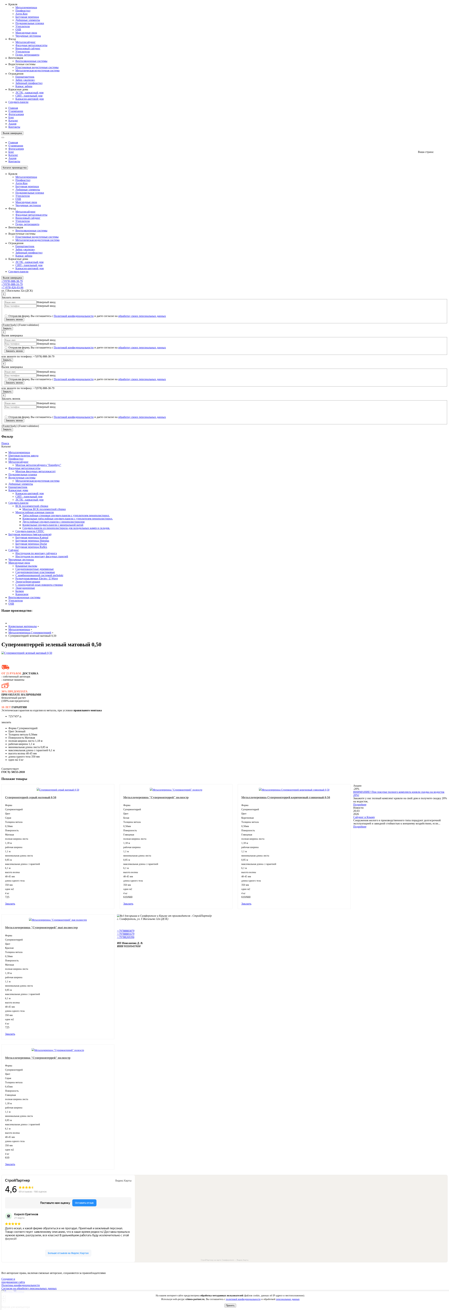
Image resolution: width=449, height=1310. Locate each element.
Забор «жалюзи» (25, 79)
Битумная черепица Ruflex (31, 546)
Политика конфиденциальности (20, 1285)
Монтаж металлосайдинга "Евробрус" (38, 465)
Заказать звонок (14, 319)
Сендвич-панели (18, 102)
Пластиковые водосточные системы (37, 67)
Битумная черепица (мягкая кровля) (29, 534)
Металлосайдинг (25, 42)
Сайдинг (13, 550)
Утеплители (22, 26)
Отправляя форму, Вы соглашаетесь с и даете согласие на (87, 315)
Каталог (13, 120)
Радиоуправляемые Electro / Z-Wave (36, 578)
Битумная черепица (27, 16)
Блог (11, 117)
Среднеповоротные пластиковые (35, 572)
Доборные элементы (27, 20)
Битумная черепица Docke (31, 543)
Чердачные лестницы (28, 35)
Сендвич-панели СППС (29, 531)
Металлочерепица (26, 7)
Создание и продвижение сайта (13, 1280)
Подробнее (359, 804)
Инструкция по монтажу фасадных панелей (41, 556)
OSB (18, 29)
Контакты (14, 126)
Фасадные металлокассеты (31, 45)
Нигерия (439, 151)
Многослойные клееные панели (34, 512)
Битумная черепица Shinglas (32, 540)
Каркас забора (23, 86)
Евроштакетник (24, 76)
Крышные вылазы (26, 565)
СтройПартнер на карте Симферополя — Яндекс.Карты (224, 1260)
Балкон (19, 591)
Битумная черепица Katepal (31, 537)
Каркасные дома (18, 490)
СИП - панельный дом (28, 95)
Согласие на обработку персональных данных (29, 1288)
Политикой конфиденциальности (74, 315)
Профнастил (22, 10)
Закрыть (7, 328)
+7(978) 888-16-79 (12, 284)
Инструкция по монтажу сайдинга (36, 553)
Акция (12, 123)
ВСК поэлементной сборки (31, 505)
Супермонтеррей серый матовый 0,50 (30, 797)
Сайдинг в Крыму (364, 817)
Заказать (10, 1033)
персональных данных (288, 1299)
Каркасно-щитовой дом (29, 98)
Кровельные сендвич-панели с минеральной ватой (52, 524)
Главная (13, 107)
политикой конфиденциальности (243, 1299)
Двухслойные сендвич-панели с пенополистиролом (53, 521)
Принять (230, 1305)
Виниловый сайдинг (27, 48)
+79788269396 (125, 937)
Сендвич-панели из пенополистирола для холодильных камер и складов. (66, 528)
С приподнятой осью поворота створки (39, 584)
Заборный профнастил (28, 83)
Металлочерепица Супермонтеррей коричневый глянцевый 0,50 (285, 797)
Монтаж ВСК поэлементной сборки (44, 509)
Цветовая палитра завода (23, 455)
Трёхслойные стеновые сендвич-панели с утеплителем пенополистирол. (66, 515)
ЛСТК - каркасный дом (29, 92)
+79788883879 (125, 930)
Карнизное (21, 594)
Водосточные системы (21, 477)
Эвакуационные (25, 587)
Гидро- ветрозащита (27, 54)
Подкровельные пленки (29, 23)
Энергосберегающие (27, 581)
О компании (15, 111)
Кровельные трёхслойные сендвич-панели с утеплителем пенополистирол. (67, 518)
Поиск (5, 443)
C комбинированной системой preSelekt (39, 575)
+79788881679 (125, 933)
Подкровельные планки (22, 474)
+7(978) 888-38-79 (12, 281)
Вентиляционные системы (31, 61)
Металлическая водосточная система (37, 70)
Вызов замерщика (12, 133)
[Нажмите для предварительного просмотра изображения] (26, 652)
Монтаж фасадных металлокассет (35, 471)
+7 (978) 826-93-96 (12, 287)
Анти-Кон (21, 13)
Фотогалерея (16, 114)
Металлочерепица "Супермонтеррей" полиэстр (156, 797)
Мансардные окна (26, 32)
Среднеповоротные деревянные (34, 569)
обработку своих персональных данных (142, 315)
